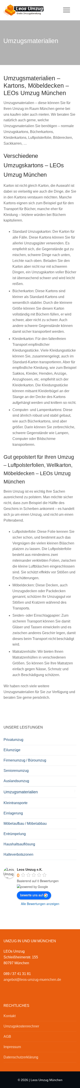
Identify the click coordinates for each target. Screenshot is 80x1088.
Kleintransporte (16, 803)
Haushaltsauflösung (19, 844)
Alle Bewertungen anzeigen (40, 903)
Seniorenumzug (16, 770)
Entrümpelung (15, 834)
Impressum (12, 1047)
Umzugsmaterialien (21, 792)
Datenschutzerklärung (21, 1057)
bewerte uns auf (31, 895)
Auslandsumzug (16, 781)
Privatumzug (13, 740)
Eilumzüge (12, 750)
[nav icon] (66, 10)
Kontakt (10, 1016)
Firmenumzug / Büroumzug (25, 760)
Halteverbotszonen (18, 854)
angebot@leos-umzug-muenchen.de (32, 979)
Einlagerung (13, 813)
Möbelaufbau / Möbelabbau (25, 823)
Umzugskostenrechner (21, 1026)
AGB (7, 1036)
